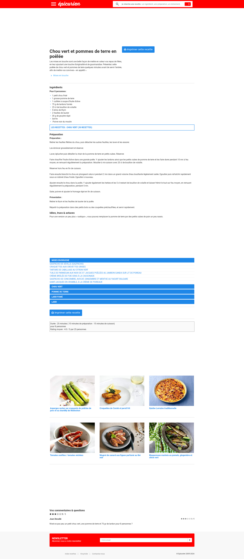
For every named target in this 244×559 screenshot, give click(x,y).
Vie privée (84, 554)
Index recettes (70, 554)
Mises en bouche (60, 75)
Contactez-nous (98, 554)
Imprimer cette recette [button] (139, 49)
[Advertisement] (122, 26)
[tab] (122, 260)
